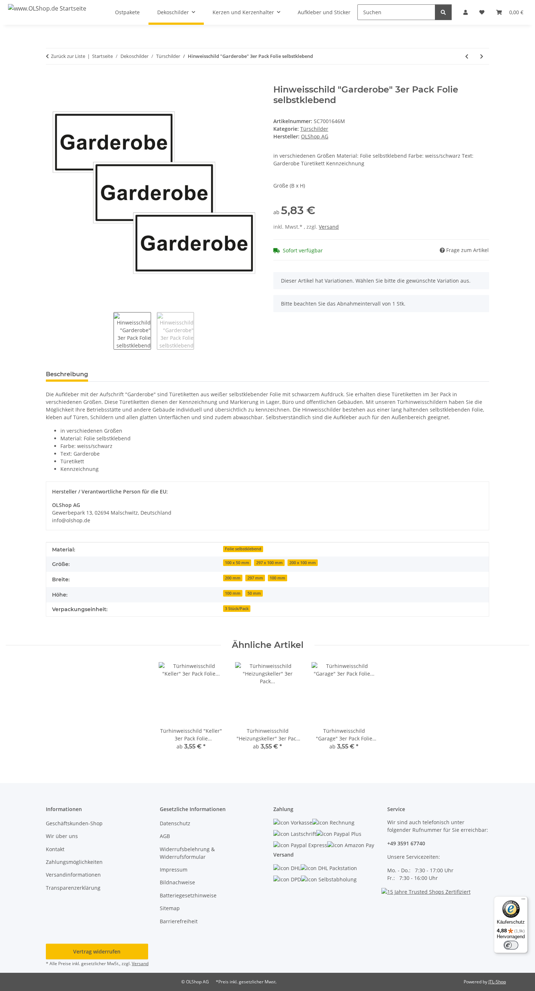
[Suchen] (443, 12)
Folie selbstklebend (243, 548)
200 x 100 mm (302, 562)
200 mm (233, 578)
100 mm (277, 578)
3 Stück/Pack (237, 608)
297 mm (255, 578)
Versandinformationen (73, 874)
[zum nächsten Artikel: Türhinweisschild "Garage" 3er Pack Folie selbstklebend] (481, 56)
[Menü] (523, 900)
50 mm (254, 593)
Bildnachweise (177, 882)
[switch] (511, 945)
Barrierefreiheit (179, 921)
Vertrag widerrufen (96, 951)
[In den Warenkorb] (52, 80)
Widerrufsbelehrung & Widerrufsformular (187, 853)
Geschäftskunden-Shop (74, 823)
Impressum (173, 869)
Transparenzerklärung (73, 887)
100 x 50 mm (237, 562)
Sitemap (170, 908)
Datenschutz (175, 823)
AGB (165, 836)
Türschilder (314, 128)
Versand (329, 226)
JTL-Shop (497, 982)
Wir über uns (62, 836)
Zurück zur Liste (68, 56)
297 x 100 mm (269, 562)
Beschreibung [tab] (67, 374)
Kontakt (55, 849)
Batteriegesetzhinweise (188, 895)
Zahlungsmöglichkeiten (74, 861)
